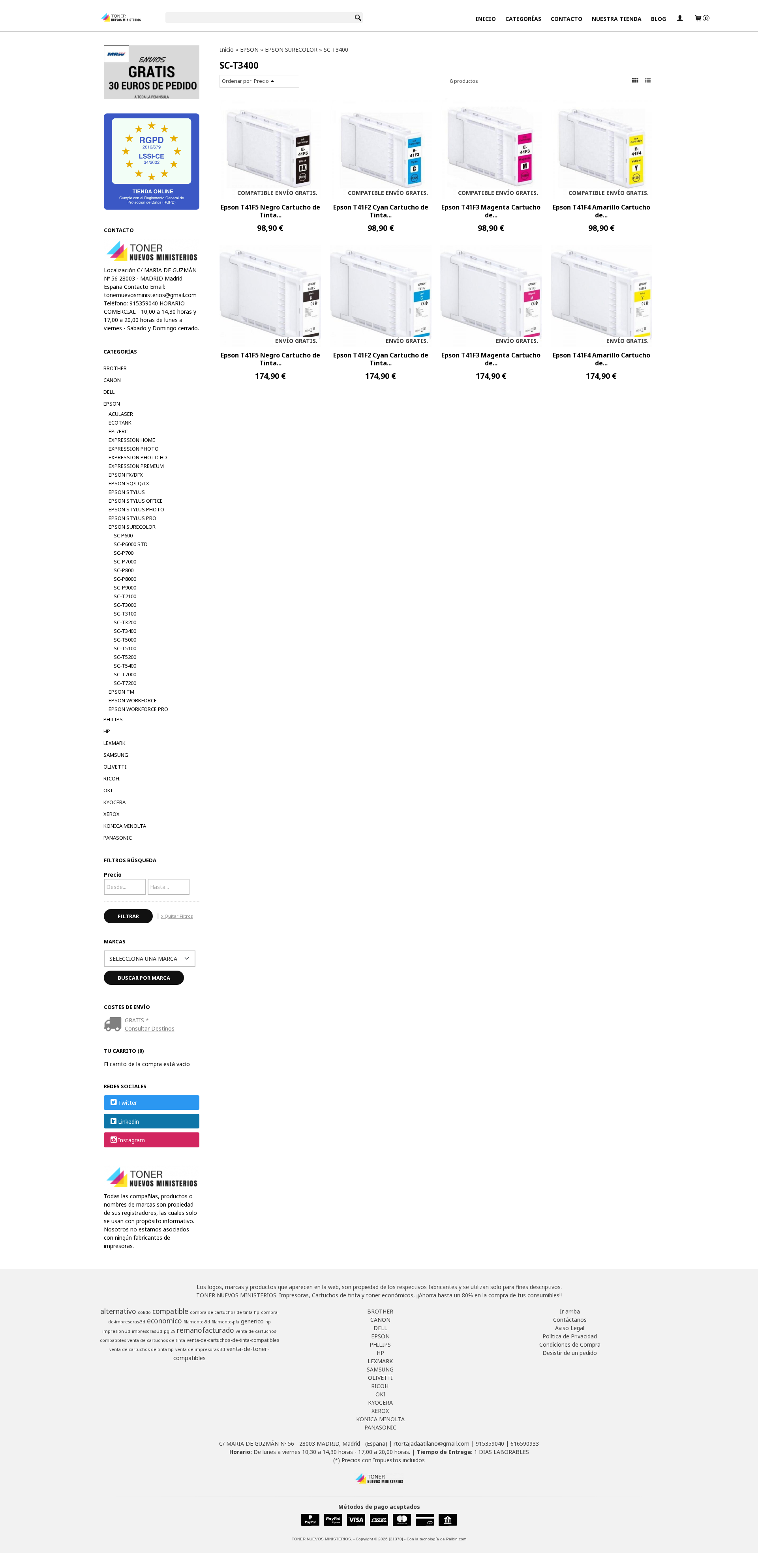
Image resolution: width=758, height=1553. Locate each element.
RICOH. (111, 778)
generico (252, 1321)
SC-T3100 (125, 613)
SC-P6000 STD (131, 544)
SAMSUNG (115, 754)
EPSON (111, 403)
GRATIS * (137, 1020)
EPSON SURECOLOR (132, 526)
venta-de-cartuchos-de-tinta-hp (141, 1349)
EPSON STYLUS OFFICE (136, 500)
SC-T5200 (125, 656)
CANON (112, 380)
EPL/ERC (118, 431)
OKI (108, 790)
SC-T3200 (125, 622)
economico (164, 1320)
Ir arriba (570, 1311)
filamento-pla (225, 1322)
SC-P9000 (125, 587)
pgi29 (169, 1331)
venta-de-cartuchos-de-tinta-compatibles (233, 1340)
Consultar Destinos (149, 1028)
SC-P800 (123, 570)
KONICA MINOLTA (124, 825)
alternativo (118, 1311)
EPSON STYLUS (127, 492)
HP (106, 731)
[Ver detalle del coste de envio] (114, 1025)
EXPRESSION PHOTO (134, 448)
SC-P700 (123, 552)
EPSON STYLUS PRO (132, 518)
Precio (113, 874)
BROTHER (115, 368)
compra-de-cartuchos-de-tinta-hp (224, 1312)
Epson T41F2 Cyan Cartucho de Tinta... (380, 211)
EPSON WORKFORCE (133, 700)
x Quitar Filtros (177, 916)
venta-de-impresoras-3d (200, 1349)
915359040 (490, 1443)
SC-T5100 (125, 648)
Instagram (131, 1140)
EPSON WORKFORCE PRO (138, 709)
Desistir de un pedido (569, 1353)
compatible (170, 1311)
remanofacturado (205, 1330)
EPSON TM (121, 691)
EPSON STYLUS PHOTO (136, 509)
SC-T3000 (125, 604)
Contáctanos (570, 1319)
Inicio (485, 18)
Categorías (523, 18)
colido (144, 1312)
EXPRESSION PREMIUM (136, 466)
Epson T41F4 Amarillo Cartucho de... (601, 211)
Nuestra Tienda (617, 18)
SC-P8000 (125, 578)
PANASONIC (117, 837)
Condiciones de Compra (569, 1344)
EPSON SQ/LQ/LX (129, 483)
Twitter (127, 1103)
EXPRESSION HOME (132, 439)
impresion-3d (116, 1331)
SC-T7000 (125, 674)
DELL (108, 391)
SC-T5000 (125, 639)
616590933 (524, 1443)
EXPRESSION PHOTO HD (138, 457)
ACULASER (121, 413)
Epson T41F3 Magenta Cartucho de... (490, 211)
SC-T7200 (125, 683)
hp (268, 1322)
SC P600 (123, 535)
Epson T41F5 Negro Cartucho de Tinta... (270, 211)
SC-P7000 (125, 561)
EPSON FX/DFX (126, 474)
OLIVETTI (115, 766)
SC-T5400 (125, 665)
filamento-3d (197, 1322)
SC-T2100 (125, 596)
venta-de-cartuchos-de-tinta (156, 1340)
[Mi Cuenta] (679, 19)
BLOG (658, 18)
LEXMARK (114, 743)
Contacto (566, 18)
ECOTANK (120, 422)
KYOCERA (114, 802)
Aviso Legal (569, 1328)
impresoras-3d (147, 1331)
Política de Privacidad (569, 1336)
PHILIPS (113, 719)
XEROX (111, 814)
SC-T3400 (125, 630)
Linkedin (128, 1121)
